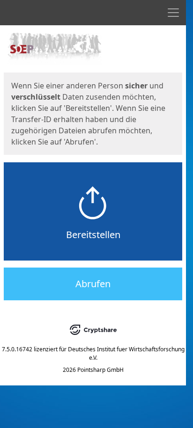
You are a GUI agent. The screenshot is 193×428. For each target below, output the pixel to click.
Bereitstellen (93, 234)
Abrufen (93, 283)
